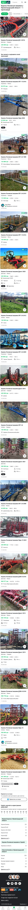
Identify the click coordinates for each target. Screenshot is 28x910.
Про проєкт (4, 892)
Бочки (13, 858)
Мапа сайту (4, 900)
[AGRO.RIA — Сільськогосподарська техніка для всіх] (6, 2)
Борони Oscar (13, 832)
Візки (13, 866)
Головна (2, 909)
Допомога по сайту (14, 880)
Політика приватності (8, 895)
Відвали (13, 864)
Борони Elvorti (13, 827)
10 (26, 813)
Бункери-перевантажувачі (13, 861)
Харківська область (13, 845)
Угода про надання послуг (9, 897)
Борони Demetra (13, 824)
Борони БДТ (13, 835)
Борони (13, 855)
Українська (23, 904)
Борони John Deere (13, 830)
